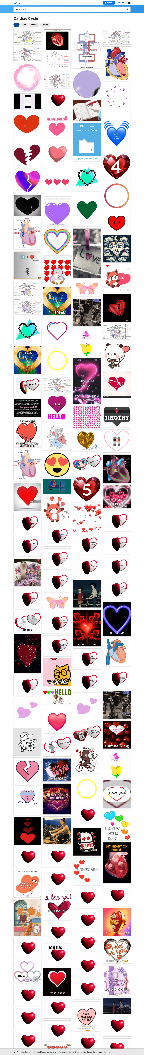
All (16, 25)
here (109, 1052)
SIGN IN (121, 2)
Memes (45, 25)
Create (110, 2)
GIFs (24, 25)
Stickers (34, 25)
